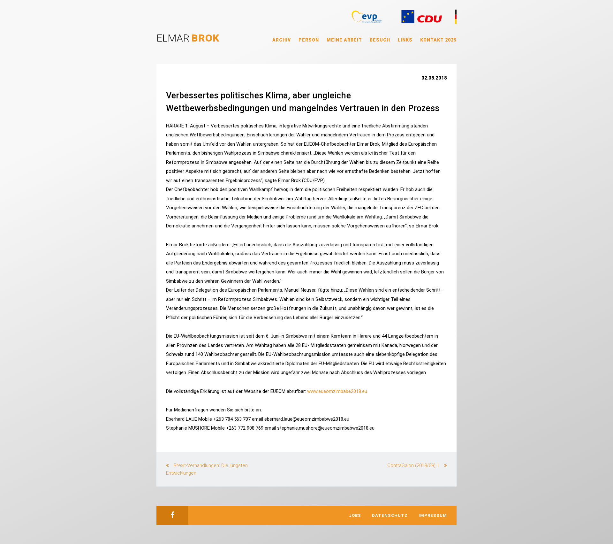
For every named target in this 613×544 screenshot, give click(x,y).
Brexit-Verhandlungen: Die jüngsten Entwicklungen (207, 469)
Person (309, 39)
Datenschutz (390, 515)
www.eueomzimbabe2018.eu (337, 391)
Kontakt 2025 (438, 39)
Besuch (380, 39)
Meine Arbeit (344, 39)
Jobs (355, 515)
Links (405, 39)
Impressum (433, 515)
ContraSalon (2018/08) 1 (413, 465)
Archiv (281, 39)
